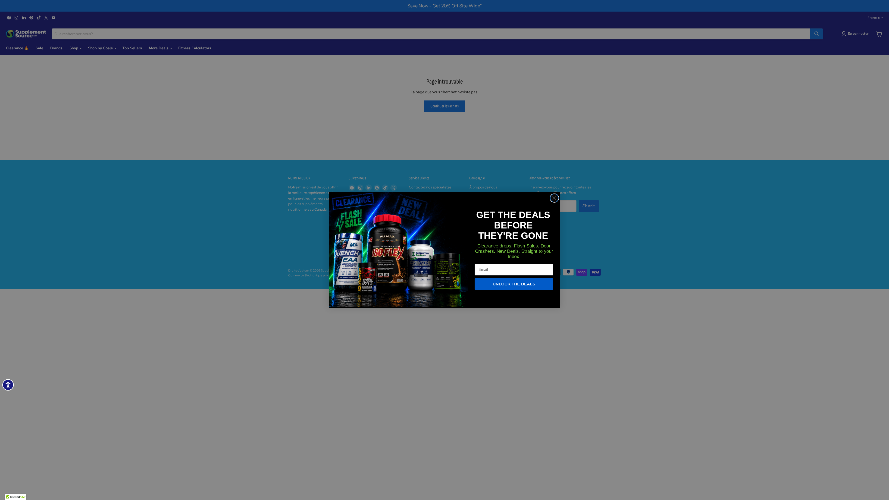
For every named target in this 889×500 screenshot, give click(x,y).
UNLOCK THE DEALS (514, 284)
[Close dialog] (554, 198)
